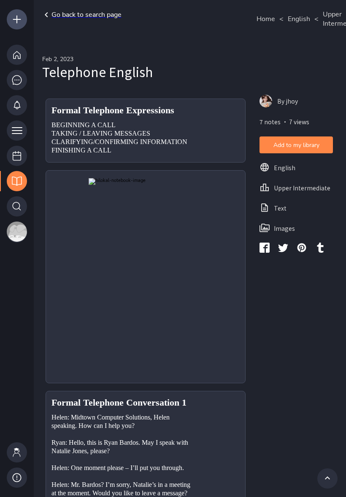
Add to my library (296, 145)
